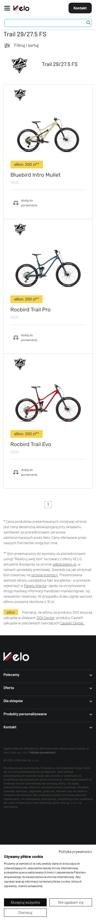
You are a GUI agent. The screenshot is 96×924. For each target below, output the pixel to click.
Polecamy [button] (11, 674)
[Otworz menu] (5, 8)
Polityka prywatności (42, 752)
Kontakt (80, 8)
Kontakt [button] (10, 727)
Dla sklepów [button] (13, 701)
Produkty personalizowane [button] (25, 714)
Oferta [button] (8, 688)
